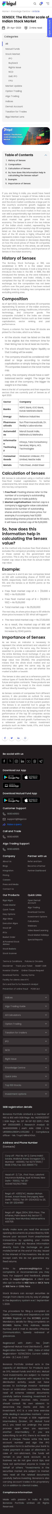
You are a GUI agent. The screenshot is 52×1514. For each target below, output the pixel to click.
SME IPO (12, 76)
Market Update (13, 86)
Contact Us (8, 889)
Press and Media (10, 884)
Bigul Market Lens (14, 116)
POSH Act (35, 988)
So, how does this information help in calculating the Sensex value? (26, 174)
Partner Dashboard (37, 870)
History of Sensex (17, 160)
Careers (6, 879)
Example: (12, 179)
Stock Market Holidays (38, 935)
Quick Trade (9, 909)
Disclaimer (8, 965)
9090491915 (13, 849)
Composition (14, 164)
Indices (9, 101)
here (32, 1282)
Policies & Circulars (34, 961)
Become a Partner (36, 866)
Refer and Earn (35, 861)
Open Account (49, 28)
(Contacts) (9, 1146)
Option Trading (13, 91)
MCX (40, 1282)
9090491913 (13, 813)
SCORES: (7, 1318)
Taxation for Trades (16, 111)
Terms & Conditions (12, 961)
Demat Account (14, 106)
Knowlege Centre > (21, 11)
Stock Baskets (9, 948)
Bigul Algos (8, 900)
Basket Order (9, 937)
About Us (7, 861)
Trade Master (9, 905)
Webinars (32, 925)
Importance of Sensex (19, 183)
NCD (10, 71)
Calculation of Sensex (19, 168)
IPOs (5, 932)
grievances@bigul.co (30, 1268)
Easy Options (9, 914)
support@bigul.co (16, 819)
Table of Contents (19, 155)
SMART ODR (40, 965)
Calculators (33, 921)
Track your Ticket (24, 965)
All (6, 43)
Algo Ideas (8, 918)
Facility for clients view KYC (16, 979)
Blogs (5, 866)
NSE (27, 1282)
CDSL (21, 1286)
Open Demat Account (34, 901)
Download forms (11, 975)
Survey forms (27, 975)
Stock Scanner (10, 953)
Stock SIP (7, 928)
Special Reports (35, 939)
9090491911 (13, 836)
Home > (6, 11)
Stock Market (12, 54)
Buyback (13, 63)
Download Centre (36, 912)
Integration (8, 870)
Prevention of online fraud (15, 988)
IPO (10, 58)
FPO (10, 80)
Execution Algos (10, 923)
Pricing (6, 875)
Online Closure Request (32, 970)
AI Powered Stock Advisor (11, 943)
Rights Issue (14, 67)
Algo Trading (12, 96)
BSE (8, 1286)
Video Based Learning (38, 930)
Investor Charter (11, 970)
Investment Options (37, 916)
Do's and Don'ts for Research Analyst (20, 984)
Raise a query (14, 824)
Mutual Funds (12, 48)
